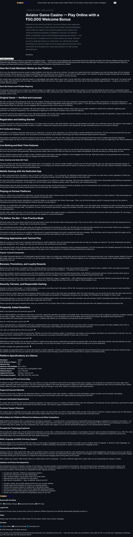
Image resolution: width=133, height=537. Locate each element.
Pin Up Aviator (78, 3)
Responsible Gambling (26, 504)
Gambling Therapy (10, 504)
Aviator (63, 200)
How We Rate (58, 511)
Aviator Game (75, 205)
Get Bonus (29, 55)
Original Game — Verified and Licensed (48, 60)
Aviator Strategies (100, 3)
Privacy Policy (12, 511)
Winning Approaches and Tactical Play (75, 62)
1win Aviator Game (57, 3)
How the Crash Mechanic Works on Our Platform (17, 60)
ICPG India (39, 504)
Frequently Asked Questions (34, 64)
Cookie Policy (22, 511)
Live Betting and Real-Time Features (99, 60)
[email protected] (20, 526)
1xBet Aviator (68, 3)
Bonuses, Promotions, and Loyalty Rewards (104, 62)
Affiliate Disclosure (47, 511)
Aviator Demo (88, 3)
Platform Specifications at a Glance (57, 64)
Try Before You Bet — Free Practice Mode (46, 62)
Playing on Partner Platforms (21, 62)
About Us (3, 511)
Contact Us (83, 511)
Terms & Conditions (33, 511)
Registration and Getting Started (74, 60)
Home (40, 3)
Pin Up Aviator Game (53, 303)
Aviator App (46, 3)
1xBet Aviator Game (25, 459)
